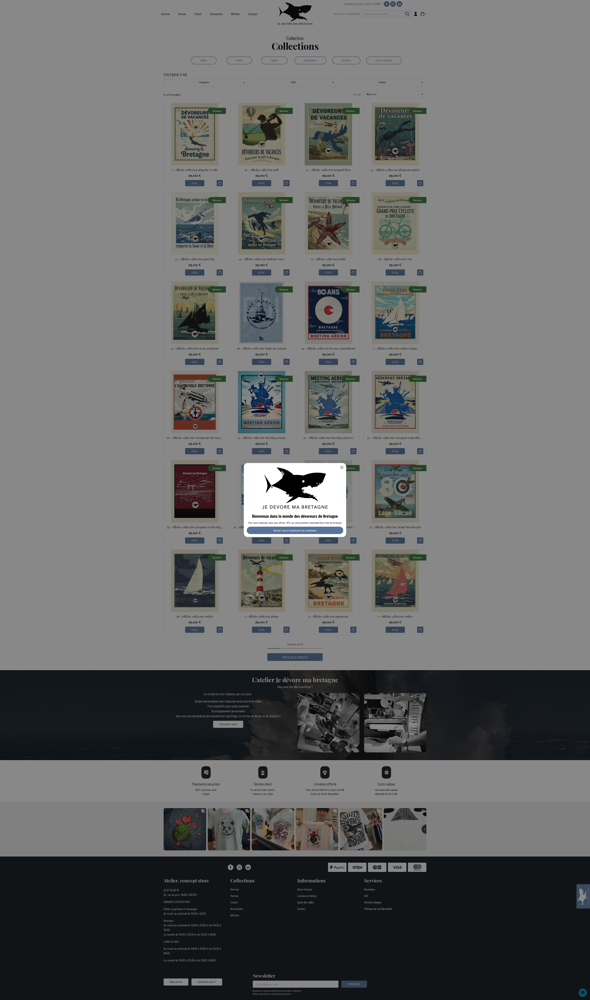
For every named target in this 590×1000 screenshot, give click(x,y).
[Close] (341, 467)
